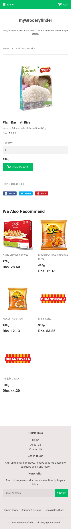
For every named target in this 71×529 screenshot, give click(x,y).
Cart (65, 4)
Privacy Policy (11, 510)
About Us (35, 444)
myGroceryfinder (35, 20)
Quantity (8, 143)
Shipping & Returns (31, 510)
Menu (10, 4)
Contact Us (35, 449)
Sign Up (61, 493)
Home (6, 48)
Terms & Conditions (54, 510)
